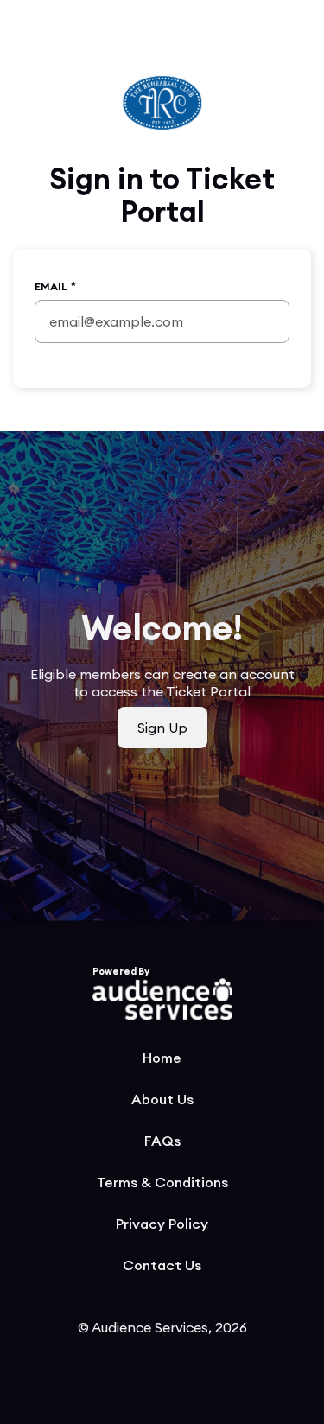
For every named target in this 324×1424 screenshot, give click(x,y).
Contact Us (162, 1265)
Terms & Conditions (162, 1182)
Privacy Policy (162, 1223)
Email (51, 286)
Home (162, 1057)
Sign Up (162, 727)
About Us (162, 1099)
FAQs (162, 1140)
